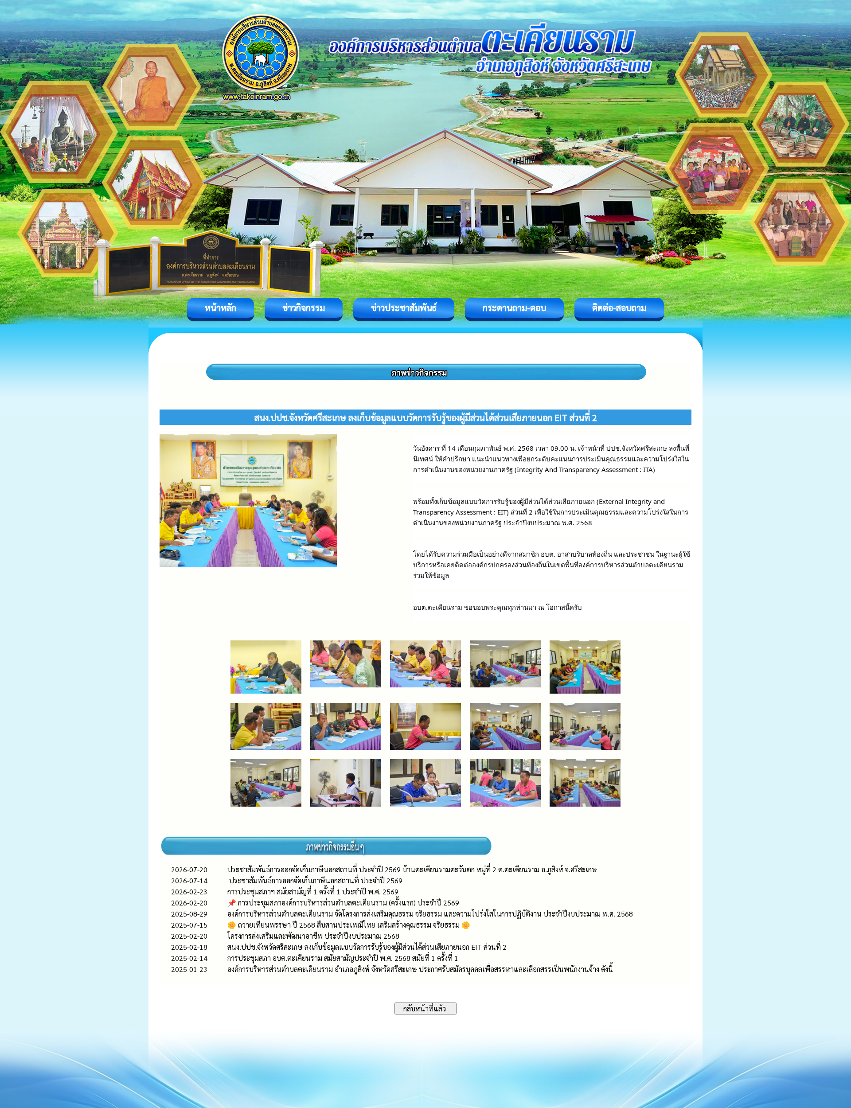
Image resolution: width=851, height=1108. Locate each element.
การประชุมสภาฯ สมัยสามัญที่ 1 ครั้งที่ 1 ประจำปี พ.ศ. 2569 (312, 891)
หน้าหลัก (220, 307)
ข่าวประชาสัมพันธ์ (404, 307)
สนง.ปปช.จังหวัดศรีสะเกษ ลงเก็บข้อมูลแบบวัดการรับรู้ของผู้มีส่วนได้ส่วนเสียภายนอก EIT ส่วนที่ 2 (367, 947)
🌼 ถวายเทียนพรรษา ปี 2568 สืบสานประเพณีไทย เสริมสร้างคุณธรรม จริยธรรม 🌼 (348, 924)
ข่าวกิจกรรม (303, 307)
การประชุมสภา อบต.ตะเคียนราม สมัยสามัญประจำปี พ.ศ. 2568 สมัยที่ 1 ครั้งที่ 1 (342, 958)
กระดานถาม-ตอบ (514, 307)
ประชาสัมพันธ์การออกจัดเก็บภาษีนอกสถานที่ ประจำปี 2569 (314, 880)
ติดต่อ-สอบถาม (619, 307)
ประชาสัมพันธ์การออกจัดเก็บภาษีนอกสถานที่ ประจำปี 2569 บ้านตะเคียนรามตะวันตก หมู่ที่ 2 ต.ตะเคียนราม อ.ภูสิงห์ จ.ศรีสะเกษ (412, 869)
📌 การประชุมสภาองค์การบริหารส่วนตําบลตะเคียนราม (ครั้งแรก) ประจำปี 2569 (343, 902)
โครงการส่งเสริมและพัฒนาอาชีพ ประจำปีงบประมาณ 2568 (313, 935)
